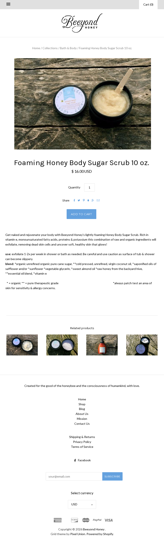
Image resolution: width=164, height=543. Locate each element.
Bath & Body (68, 48)
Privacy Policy (82, 442)
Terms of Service (82, 446)
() (148, 4)
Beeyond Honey (93, 529)
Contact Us (82, 423)
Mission (82, 418)
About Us (82, 414)
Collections (50, 48)
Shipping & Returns (82, 437)
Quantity (74, 187)
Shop (82, 404)
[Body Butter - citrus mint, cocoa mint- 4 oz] (22, 344)
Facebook (84, 460)
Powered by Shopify (99, 534)
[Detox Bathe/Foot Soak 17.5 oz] (62, 345)
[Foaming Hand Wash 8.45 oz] (102, 344)
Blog (82, 409)
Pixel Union (77, 534)
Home (36, 48)
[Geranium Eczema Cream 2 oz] (142, 344)
